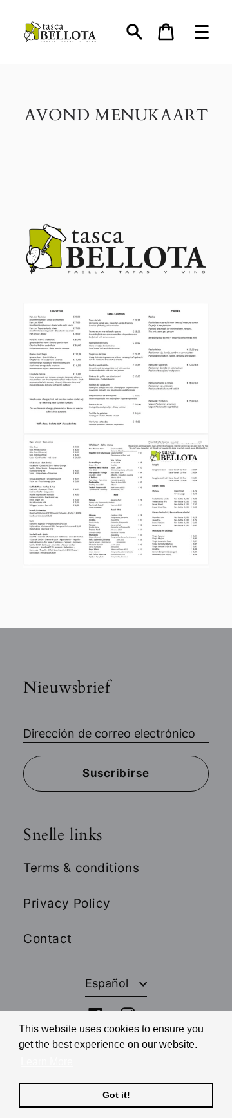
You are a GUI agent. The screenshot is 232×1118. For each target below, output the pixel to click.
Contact (47, 938)
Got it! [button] (116, 1095)
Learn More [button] (47, 1061)
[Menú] (202, 32)
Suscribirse (115, 773)
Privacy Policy (67, 903)
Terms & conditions (81, 868)
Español (108, 983)
